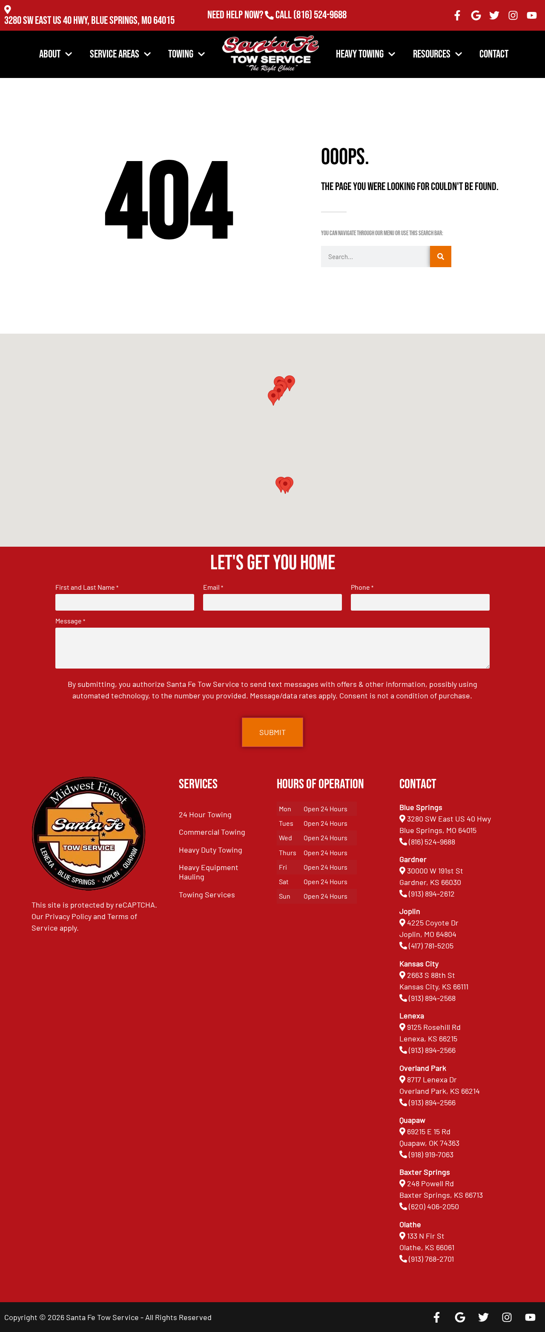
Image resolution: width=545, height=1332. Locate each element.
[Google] (476, 15)
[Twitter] (495, 15)
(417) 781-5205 (431, 945)
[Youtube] (532, 15)
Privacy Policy (68, 916)
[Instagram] (513, 15)
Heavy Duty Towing (210, 849)
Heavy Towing (360, 54)
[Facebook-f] (457, 15)
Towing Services (207, 894)
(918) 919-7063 (431, 1154)
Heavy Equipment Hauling (208, 871)
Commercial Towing (212, 831)
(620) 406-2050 (434, 1206)
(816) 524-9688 (320, 15)
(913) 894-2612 (432, 893)
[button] (285, 486)
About (49, 54)
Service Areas (114, 54)
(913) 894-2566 (432, 1050)
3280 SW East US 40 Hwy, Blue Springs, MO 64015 (89, 20)
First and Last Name (86, 587)
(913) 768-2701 (320, 26)
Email (213, 587)
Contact (493, 54)
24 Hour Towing (205, 814)
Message (70, 620)
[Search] (440, 256)
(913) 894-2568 (432, 998)
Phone (362, 587)
